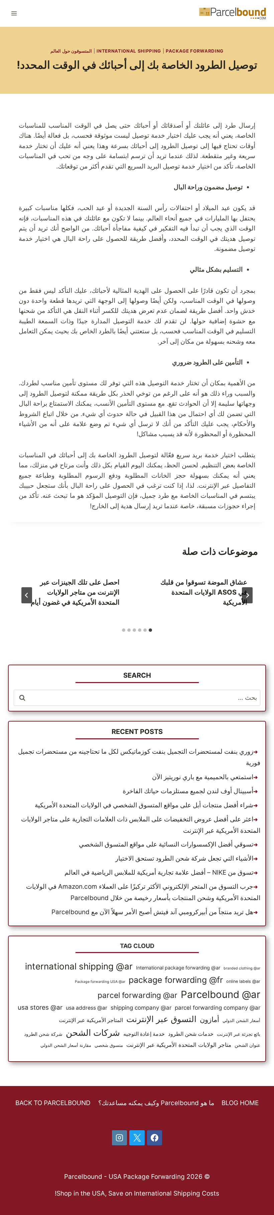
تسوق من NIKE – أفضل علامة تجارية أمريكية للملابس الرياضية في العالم (158, 872)
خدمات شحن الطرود (191, 1034)
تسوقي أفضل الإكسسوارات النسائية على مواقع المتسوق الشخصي (166, 844)
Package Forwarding (195, 51)
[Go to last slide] (247, 595)
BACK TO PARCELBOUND (53, 1103)
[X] (137, 1138)
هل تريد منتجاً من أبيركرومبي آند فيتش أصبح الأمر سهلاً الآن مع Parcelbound (152, 912)
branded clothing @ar (242, 968)
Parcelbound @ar (220, 994)
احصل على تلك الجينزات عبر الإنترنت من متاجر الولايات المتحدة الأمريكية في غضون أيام (75, 592)
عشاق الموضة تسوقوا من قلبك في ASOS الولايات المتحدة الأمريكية (203, 592)
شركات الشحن (93, 1032)
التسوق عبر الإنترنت (161, 1019)
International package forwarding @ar (178, 967)
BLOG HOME (240, 1103)
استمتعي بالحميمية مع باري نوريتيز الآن (202, 777)
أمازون (209, 1019)
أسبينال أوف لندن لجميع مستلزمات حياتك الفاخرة (188, 791)
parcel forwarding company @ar (217, 1007)
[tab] (150, 630)
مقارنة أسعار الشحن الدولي (65, 1045)
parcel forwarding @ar (137, 995)
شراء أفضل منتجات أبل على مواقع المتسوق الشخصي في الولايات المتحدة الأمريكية (144, 805)
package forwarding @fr (176, 980)
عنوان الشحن (247, 1045)
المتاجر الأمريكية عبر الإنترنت (91, 1020)
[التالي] (26, 595)
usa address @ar (86, 1008)
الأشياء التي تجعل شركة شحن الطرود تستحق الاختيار (184, 858)
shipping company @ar (141, 1007)
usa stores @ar (40, 1007)
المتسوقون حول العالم (71, 51)
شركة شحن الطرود (43, 1034)
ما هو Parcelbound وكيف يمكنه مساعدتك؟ (156, 1103)
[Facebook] (154, 1138)
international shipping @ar (79, 966)
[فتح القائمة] (14, 13)
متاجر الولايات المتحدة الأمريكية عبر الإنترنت (178, 1044)
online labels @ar (243, 981)
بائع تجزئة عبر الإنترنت (238, 1034)
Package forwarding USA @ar (100, 982)
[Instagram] (119, 1138)
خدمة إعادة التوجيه (144, 1034)
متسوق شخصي (109, 1045)
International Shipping (129, 51)
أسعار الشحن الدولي (241, 1020)
